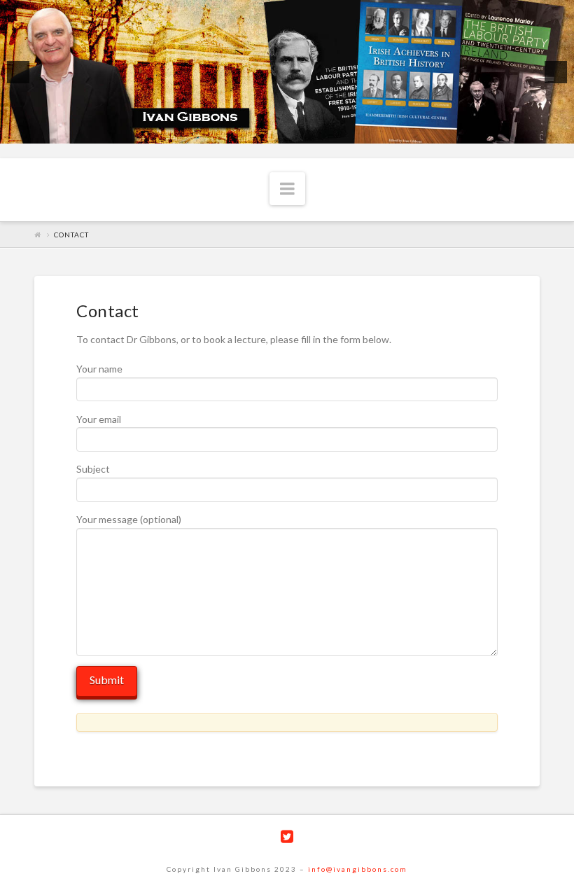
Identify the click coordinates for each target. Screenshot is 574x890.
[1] (280, 132)
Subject (93, 469)
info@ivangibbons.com (357, 869)
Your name (99, 369)
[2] (295, 132)
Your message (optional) (128, 519)
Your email (98, 419)
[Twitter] (287, 836)
